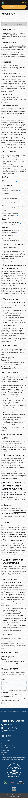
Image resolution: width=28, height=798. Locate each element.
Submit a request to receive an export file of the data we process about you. (13, 699)
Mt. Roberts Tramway (10, 731)
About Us (3, 749)
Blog (2, 754)
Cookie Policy (7, 24)
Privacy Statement (19, 24)
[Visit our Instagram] (6, 736)
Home (3, 744)
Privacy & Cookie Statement (14, 796)
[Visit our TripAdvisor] (9, 736)
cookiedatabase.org (6, 368)
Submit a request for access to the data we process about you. (14, 691)
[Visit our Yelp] (12, 736)
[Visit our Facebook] (3, 736)
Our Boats (4, 752)
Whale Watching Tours (7, 745)
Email (2, 685)
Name (3, 679)
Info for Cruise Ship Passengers (9, 747)
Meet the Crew (5, 750)
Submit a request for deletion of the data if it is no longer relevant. (13, 695)
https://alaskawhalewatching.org (17, 46)
